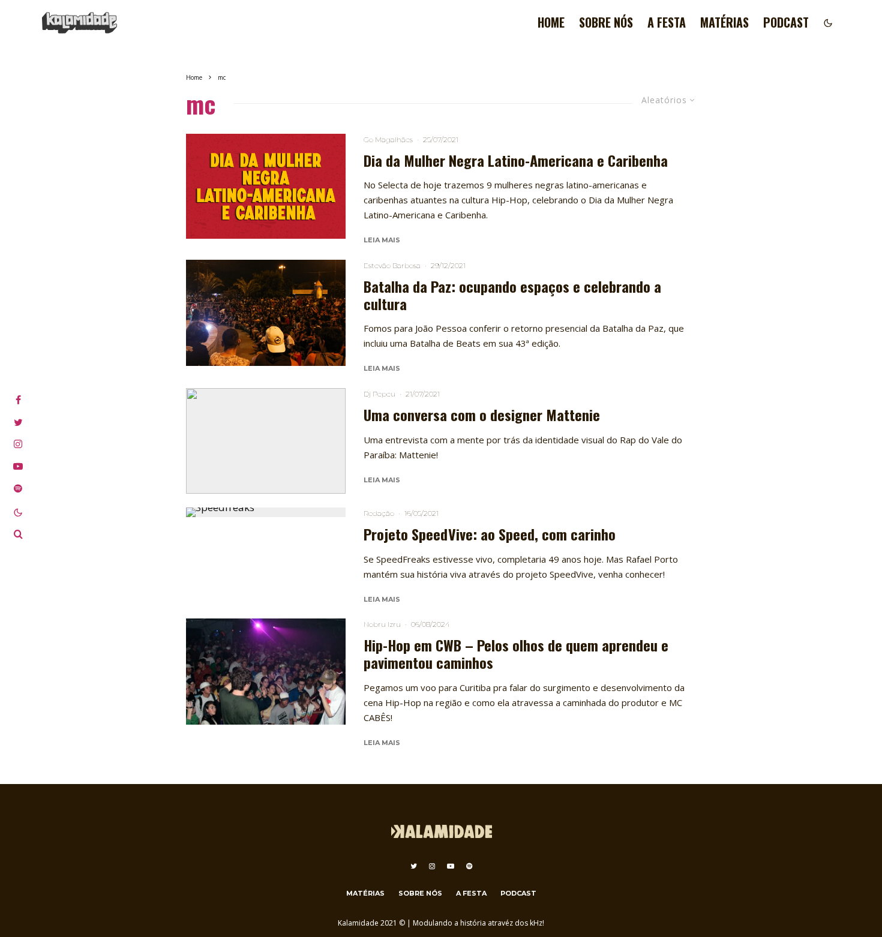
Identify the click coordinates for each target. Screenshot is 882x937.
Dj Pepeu (379, 393)
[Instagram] (432, 866)
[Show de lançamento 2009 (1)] (266, 671)
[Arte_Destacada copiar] (266, 186)
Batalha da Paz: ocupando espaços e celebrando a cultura (512, 295)
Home (551, 22)
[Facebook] (18, 400)
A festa (666, 22)
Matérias (724, 22)
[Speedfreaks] (266, 512)
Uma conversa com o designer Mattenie (482, 415)
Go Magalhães (388, 139)
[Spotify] (469, 866)
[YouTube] (450, 866)
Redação (379, 513)
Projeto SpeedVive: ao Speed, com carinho (490, 534)
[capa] (266, 313)
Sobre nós (606, 22)
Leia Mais (382, 240)
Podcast (786, 22)
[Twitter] (413, 866)
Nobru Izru (382, 624)
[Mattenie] (266, 441)
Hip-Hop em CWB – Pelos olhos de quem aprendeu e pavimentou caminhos (516, 653)
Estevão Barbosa (392, 265)
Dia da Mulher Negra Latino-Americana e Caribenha (516, 160)
